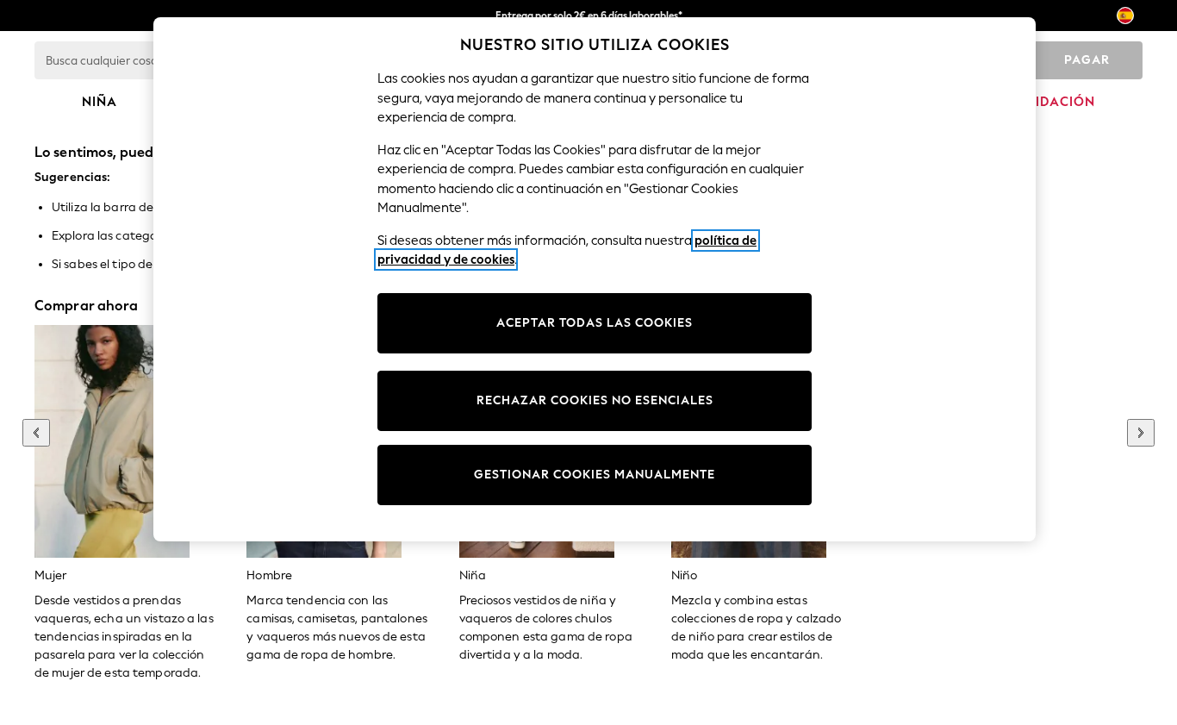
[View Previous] (36, 433)
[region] (594, 279)
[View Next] (1141, 433)
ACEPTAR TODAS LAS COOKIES (594, 323)
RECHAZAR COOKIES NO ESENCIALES (594, 400)
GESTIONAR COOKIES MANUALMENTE (594, 474)
